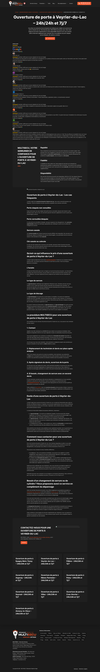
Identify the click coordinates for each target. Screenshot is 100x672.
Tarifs (49, 3)
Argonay (84, 633)
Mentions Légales (83, 668)
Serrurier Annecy (33, 3)
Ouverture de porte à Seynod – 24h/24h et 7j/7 (24, 594)
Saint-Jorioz (53, 639)
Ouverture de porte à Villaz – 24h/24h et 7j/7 (50, 594)
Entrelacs (63, 635)
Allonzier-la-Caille (66, 633)
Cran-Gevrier (50, 635)
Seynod (64, 639)
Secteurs (76, 668)
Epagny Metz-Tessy (71, 635)
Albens (50, 633)
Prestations (42, 3)
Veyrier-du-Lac (54, 491)
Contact (71, 3)
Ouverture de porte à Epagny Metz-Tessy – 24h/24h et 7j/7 (24, 561)
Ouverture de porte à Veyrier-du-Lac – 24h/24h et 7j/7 (50, 561)
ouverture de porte (50, 259)
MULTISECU (38, 387)
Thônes (69, 639)
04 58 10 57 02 (21, 654)
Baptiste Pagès (34, 668)
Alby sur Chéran (57, 633)
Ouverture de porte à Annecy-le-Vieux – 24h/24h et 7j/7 (24, 611)
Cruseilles (57, 635)
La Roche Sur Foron (57, 637)
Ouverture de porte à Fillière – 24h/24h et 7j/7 (75, 561)
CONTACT (24, 542)
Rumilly (46, 639)
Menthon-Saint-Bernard (69, 637)
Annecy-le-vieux (76, 633)
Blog (53, 3)
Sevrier (59, 639)
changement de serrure (33, 382)
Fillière (79, 635)
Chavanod (42, 635)
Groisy (41, 637)
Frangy (84, 635)
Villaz (83, 639)
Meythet (79, 637)
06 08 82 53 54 (22, 659)
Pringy (41, 639)
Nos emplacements (62, 3)
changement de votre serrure (33, 491)
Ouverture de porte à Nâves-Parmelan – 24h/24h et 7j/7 (50, 577)
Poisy (83, 637)
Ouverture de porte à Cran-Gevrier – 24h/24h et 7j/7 (75, 594)
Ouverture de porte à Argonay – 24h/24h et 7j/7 (24, 577)
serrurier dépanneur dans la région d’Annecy (39, 537)
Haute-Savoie (48, 637)
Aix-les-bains (43, 633)
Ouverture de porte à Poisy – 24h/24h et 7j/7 (75, 577)
